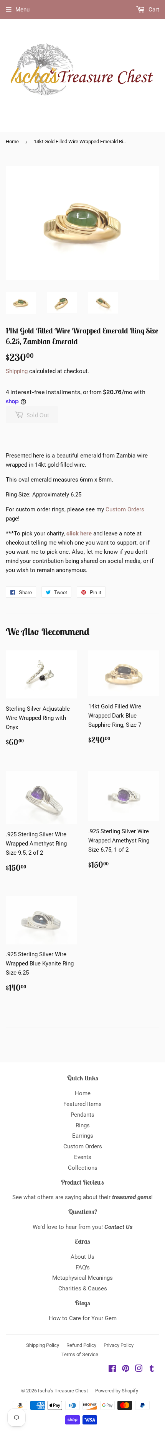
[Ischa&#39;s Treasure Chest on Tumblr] (151, 1369)
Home (12, 141)
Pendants (82, 1114)
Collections (82, 1167)
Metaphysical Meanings (82, 1277)
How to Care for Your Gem (83, 1318)
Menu (22, 9)
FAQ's (83, 1267)
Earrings (82, 1135)
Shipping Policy (42, 1345)
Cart (153, 9)
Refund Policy (81, 1345)
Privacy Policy (119, 1345)
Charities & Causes (82, 1288)
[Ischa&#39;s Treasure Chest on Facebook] (112, 1369)
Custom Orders (125, 509)
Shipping (17, 371)
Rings (83, 1125)
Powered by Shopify (116, 1391)
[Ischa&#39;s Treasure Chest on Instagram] (139, 1369)
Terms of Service (79, 1354)
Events (82, 1157)
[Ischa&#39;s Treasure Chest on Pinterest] (126, 1369)
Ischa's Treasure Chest (63, 1391)
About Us (82, 1256)
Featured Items (82, 1104)
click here (79, 533)
